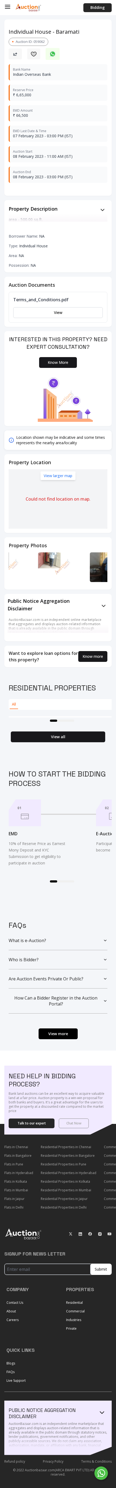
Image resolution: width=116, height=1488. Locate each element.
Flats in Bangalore (18, 1155)
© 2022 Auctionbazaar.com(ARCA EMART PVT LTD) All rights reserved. (58, 1472)
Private (71, 1328)
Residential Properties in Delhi (64, 1207)
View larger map (58, 475)
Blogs (10, 1363)
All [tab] (14, 704)
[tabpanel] (60, 716)
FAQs (10, 1372)
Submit (101, 1269)
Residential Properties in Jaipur (64, 1198)
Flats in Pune (13, 1164)
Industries (73, 1320)
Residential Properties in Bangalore (68, 1155)
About (11, 1311)
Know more (93, 656)
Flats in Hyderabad (18, 1173)
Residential (74, 1302)
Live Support (16, 1380)
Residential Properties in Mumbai (66, 1190)
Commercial (75, 1311)
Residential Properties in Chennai (66, 1147)
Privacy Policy (53, 1461)
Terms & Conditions (96, 1461)
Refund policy (14, 1461)
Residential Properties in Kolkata (65, 1181)
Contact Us (14, 1302)
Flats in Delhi (13, 1207)
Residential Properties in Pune (63, 1164)
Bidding (97, 7)
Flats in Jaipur (14, 1198)
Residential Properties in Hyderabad (68, 1173)
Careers (12, 1320)
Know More (58, 362)
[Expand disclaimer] (102, 209)
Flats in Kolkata (15, 1181)
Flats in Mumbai (16, 1190)
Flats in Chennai (16, 1147)
